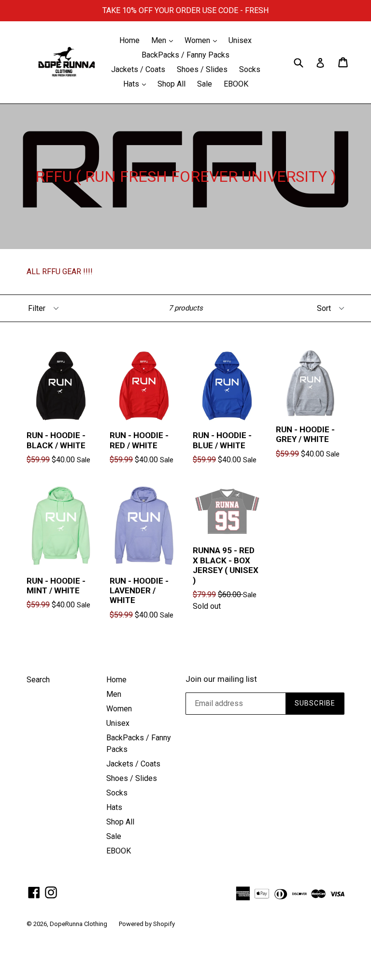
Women (203, 40)
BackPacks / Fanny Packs (185, 54)
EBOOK (236, 83)
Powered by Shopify (147, 923)
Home (129, 40)
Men (164, 40)
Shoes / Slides (202, 69)
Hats (137, 83)
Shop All (171, 83)
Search (38, 679)
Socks (249, 69)
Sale (204, 83)
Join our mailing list (221, 679)
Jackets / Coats (138, 69)
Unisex (240, 40)
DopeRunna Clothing (78, 923)
